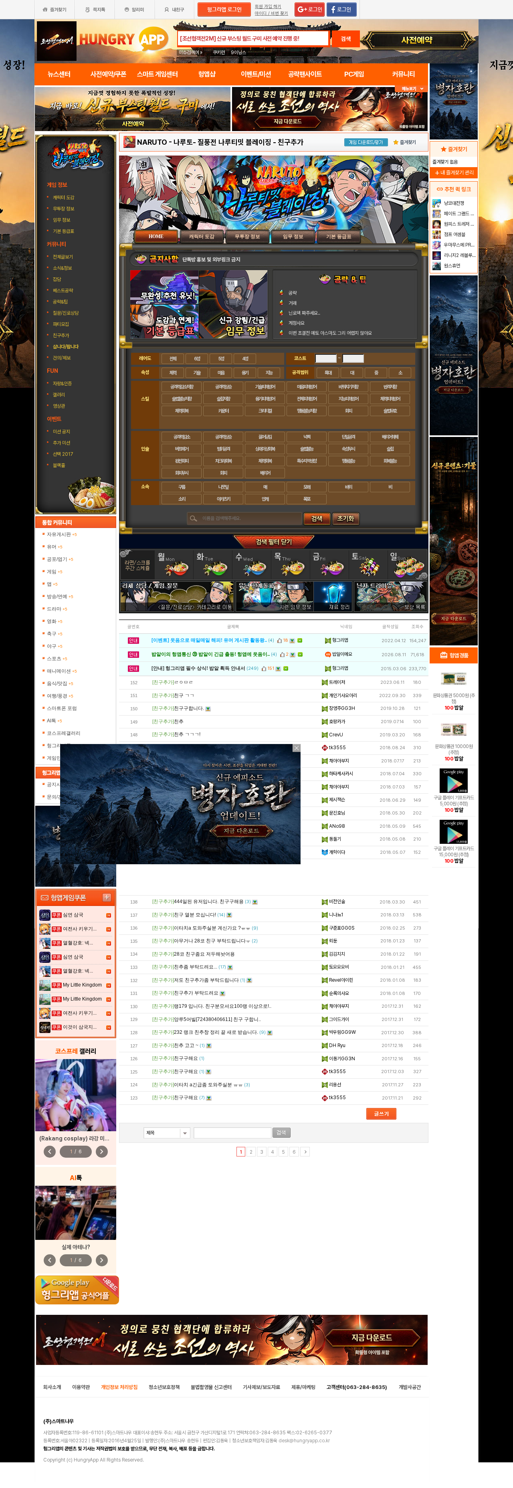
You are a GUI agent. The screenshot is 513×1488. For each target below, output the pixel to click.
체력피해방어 (390, 399)
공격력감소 (182, 437)
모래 (306, 487)
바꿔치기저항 (348, 387)
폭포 (306, 499)
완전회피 (181, 461)
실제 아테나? (76, 1247)
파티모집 (61, 324)
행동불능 (348, 461)
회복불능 (390, 461)
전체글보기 (63, 257)
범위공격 (223, 449)
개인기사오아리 (342, 695)
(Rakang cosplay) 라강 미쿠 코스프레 (84, 1138)
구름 (181, 487)
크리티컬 (265, 411)
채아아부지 (338, 761)
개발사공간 (410, 1387)
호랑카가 (336, 721)
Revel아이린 (340, 980)
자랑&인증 (62, 383)
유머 (55, 547)
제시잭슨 (336, 800)
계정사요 (297, 323)
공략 (293, 293)
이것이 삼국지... (80, 1027)
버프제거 (181, 449)
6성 (197, 359)
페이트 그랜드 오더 (460, 213)
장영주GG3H (341, 708)
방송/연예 (60, 596)
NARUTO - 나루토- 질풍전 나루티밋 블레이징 (204, 142)
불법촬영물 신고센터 (211, 1387)
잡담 (57, 279)
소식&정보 (62, 268)
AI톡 (54, 721)
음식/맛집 (60, 683)
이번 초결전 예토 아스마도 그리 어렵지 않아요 (330, 333)
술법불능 (306, 449)
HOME (156, 236)
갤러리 (59, 395)
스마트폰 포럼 (62, 708)
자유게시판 (62, 534)
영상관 (59, 406)
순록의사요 (338, 993)
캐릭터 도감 (64, 197)
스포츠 (57, 658)
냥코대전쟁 (453, 203)
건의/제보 (62, 358)
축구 (55, 634)
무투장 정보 (64, 209)
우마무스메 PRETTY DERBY (460, 245)
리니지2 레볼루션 (459, 255)
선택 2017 (63, 454)
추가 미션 (61, 443)
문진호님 (336, 813)
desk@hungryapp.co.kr (304, 1441)
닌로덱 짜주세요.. (304, 313)
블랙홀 (59, 465)
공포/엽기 (60, 559)
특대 (328, 373)
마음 (221, 373)
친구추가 (61, 335)
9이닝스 (238, 52)
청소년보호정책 (164, 1387)
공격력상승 (223, 387)
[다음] (305, 1151)
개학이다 (336, 852)
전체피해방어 (306, 399)
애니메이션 (62, 671)
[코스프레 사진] (75, 1095)
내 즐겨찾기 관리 (454, 172)
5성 (221, 359)
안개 (265, 499)
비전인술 (336, 901)
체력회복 (181, 411)
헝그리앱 (339, 640)
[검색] (282, 1133)
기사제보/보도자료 (261, 1387)
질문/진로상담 (66, 313)
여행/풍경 (60, 696)
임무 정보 (62, 220)
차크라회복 (223, 461)
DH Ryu (336, 1045)
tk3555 (337, 747)
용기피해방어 (265, 399)
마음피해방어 (306, 387)
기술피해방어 (265, 387)
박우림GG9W (342, 1032)
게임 (55, 571)
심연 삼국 (73, 915)
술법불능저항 (181, 399)
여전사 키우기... (80, 929)
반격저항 (390, 387)
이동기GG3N (341, 1058)
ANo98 (336, 826)
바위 (348, 487)
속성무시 (348, 449)
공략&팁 (60, 302)
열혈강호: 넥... (78, 943)
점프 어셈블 (454, 234)
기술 (197, 373)
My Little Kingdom (82, 985)
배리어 (265, 473)
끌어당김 (265, 437)
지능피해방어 (348, 399)
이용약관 (81, 1387)
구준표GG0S (341, 928)
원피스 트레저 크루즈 (460, 224)
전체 (173, 359)
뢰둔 (332, 941)
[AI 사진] (75, 1213)
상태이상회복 (265, 449)
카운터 (223, 411)
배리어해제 (390, 437)
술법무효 (390, 411)
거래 (293, 303)
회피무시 (181, 473)
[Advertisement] (274, 877)
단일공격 (348, 437)
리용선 (334, 1085)
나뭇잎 (223, 487)
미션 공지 (61, 432)
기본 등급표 (64, 231)
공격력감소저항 (181, 387)
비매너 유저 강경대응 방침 (208, 260)
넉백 (306, 437)
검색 (346, 39)
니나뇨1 (335, 915)
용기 (245, 373)
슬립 (390, 449)
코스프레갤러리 (64, 733)
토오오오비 (338, 967)
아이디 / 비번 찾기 (271, 13)
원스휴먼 (451, 266)
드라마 (57, 609)
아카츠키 (223, 499)
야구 (55, 646)
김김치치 (336, 954)
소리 (181, 499)
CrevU (335, 735)
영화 (55, 621)
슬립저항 (223, 399)
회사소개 (52, 1387)
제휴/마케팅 (303, 1387)
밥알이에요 (341, 654)
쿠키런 (219, 52)
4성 (245, 359)
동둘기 (334, 839)
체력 (173, 373)
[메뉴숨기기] (411, 88)
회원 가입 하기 (268, 6)
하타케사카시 (340, 773)
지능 (269, 373)
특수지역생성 (306, 461)
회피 (348, 411)
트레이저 (336, 682)
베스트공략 (63, 290)
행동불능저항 (306, 411)
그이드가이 (338, 1019)
